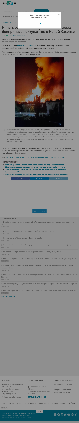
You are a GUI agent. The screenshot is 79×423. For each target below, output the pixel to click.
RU (41, 23)
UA (38, 23)
